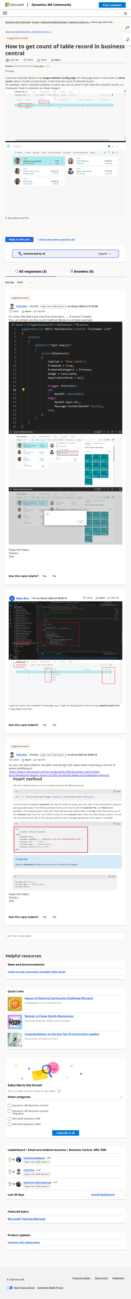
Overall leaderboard (103, 1194)
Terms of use (101, 1278)
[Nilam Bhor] (12, 598)
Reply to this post (19, 239)
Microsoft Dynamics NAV (26, 1118)
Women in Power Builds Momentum (49, 1016)
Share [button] (44, 60)
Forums (35, 22)
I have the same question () (56, 239)
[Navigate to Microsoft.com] (14, 5)
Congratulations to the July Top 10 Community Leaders (62, 1034)
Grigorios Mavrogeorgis (37, 1182)
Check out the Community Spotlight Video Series (37, 971)
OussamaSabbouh (34, 1158)
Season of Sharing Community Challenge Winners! (59, 998)
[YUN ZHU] (12, 306)
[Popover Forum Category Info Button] (59, 1091)
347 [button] (39, 1170)
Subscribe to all (66, 1132)
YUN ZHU (21, 306)
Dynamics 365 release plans (24, 1242)
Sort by (9, 282)
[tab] (30, 273)
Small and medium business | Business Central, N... (65, 22)
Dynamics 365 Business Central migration (30, 1112)
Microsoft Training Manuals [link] (26, 1219)
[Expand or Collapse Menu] (5, 13)
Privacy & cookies (81, 1278)
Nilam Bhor (39, 66)
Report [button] (57, 60)
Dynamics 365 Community (51, 5)
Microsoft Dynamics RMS (26, 1124)
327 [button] (56, 1182)
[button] (112, 5)
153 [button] (47, 66)
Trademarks (118, 1278)
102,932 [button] (34, 306)
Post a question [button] (112, 5)
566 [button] (49, 1158)
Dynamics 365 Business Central (30, 1105)
